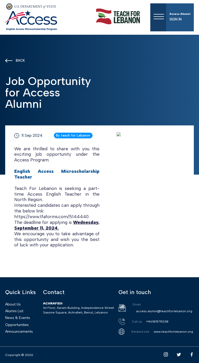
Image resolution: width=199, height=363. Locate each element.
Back (20, 60)
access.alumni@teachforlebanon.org (164, 311)
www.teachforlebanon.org (173, 331)
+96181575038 (157, 321)
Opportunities (17, 325)
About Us (13, 304)
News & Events (17, 318)
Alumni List (14, 311)
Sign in (175, 19)
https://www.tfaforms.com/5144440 (51, 216)
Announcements (19, 331)
